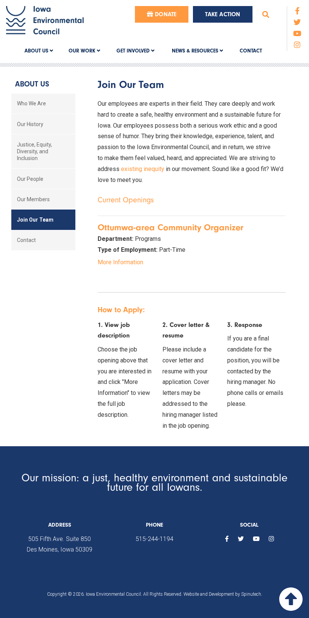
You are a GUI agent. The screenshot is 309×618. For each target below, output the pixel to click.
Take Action (222, 14)
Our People (30, 179)
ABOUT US (37, 51)
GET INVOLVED (133, 51)
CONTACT (251, 51)
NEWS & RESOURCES (196, 51)
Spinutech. (251, 594)
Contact (26, 240)
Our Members (33, 199)
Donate (164, 14)
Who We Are (31, 103)
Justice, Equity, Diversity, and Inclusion (34, 151)
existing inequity (142, 169)
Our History (30, 124)
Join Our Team (35, 220)
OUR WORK (83, 51)
